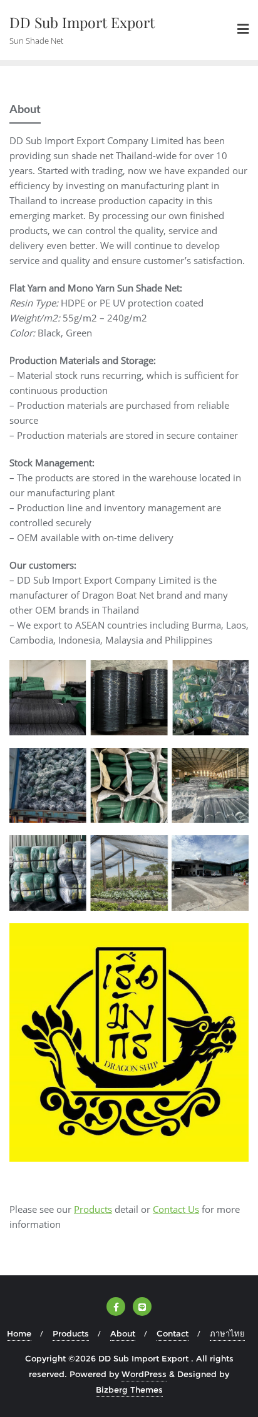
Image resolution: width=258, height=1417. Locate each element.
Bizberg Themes (129, 1390)
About (122, 1333)
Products (93, 1209)
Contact (172, 1333)
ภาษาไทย (227, 1333)
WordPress (144, 1374)
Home (19, 1333)
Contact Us (176, 1209)
